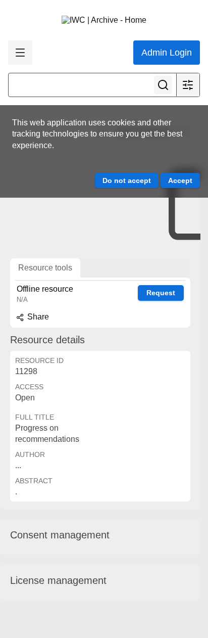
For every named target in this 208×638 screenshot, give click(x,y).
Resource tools (45, 267)
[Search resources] (163, 85)
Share (37, 316)
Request (160, 293)
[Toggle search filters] (187, 85)
